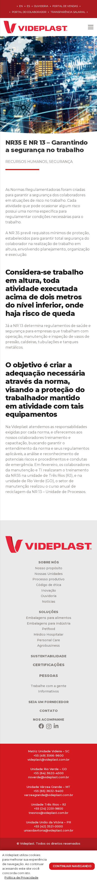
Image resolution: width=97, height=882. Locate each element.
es (28, 6)
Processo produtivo (48, 579)
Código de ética (48, 585)
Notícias (48, 602)
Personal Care (48, 640)
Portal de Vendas (65, 6)
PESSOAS (48, 676)
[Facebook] (41, 726)
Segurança (61, 162)
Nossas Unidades (49, 574)
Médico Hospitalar (48, 634)
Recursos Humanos (26, 162)
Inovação (48, 590)
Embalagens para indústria (48, 623)
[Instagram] (48, 726)
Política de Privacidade (21, 877)
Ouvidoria (41, 6)
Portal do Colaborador (29, 12)
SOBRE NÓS (48, 562)
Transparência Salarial (68, 12)
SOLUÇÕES (48, 612)
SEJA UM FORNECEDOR (48, 702)
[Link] (35, 27)
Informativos (48, 691)
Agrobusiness (48, 646)
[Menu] (90, 27)
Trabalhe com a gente (48, 686)
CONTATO (48, 711)
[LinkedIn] (56, 726)
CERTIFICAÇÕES (49, 665)
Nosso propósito (48, 568)
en (21, 6)
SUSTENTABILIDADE (48, 656)
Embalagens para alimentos (48, 618)
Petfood (48, 629)
